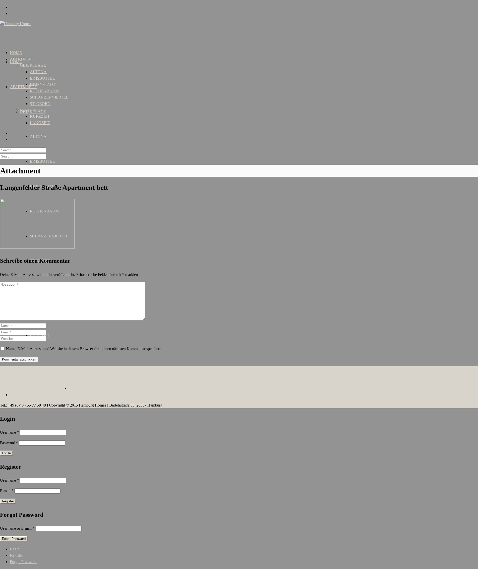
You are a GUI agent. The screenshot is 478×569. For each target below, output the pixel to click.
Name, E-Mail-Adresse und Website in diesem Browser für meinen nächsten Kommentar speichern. (84, 349)
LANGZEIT (40, 123)
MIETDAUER (32, 110)
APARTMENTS (23, 87)
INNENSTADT (43, 84)
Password (9, 443)
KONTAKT (56, 381)
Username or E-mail (17, 528)
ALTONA (38, 136)
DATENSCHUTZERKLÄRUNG (448, 381)
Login (14, 549)
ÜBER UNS (20, 381)
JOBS (38, 381)
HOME (16, 62)
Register (16, 555)
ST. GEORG (40, 104)
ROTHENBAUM (44, 91)
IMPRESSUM (405, 381)
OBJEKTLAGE (33, 65)
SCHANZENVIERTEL (49, 97)
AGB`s (385, 381)
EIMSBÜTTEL (42, 161)
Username (9, 432)
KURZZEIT (40, 116)
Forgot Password (23, 562)
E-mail (6, 491)
